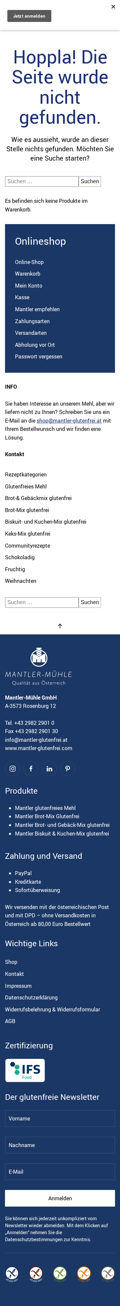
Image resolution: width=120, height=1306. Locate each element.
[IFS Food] (25, 1070)
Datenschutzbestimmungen (34, 1239)
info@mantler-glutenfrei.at (36, 739)
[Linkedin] (49, 768)
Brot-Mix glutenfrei (27, 510)
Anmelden (60, 1198)
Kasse (22, 297)
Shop (11, 962)
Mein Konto (28, 285)
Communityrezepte (27, 545)
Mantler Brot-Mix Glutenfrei (47, 816)
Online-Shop (29, 262)
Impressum (18, 985)
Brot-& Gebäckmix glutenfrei (38, 498)
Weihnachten (20, 581)
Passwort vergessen (38, 356)
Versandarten (31, 332)
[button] (60, 626)
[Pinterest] (67, 768)
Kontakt (14, 974)
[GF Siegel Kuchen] (60, 1274)
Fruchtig (15, 569)
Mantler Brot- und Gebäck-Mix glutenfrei (62, 825)
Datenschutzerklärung (31, 997)
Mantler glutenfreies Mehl (45, 808)
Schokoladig (20, 557)
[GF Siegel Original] (12, 1274)
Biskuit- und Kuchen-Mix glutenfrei (45, 521)
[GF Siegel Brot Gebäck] (108, 1274)
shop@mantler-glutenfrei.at (69, 420)
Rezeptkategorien (26, 474)
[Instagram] (12, 768)
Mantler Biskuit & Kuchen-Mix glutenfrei (62, 833)
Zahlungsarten (32, 321)
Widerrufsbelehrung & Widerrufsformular (52, 1009)
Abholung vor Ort (35, 344)
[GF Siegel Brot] (36, 1274)
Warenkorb (27, 273)
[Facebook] (30, 768)
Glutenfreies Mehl (26, 486)
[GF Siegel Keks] (84, 1274)
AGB (10, 1021)
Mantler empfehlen (37, 309)
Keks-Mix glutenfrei (27, 533)
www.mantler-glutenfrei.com (38, 748)
